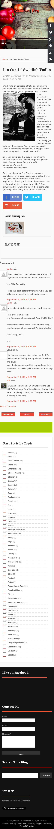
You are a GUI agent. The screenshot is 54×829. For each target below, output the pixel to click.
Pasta (10, 578)
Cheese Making (14, 473)
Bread (10, 465)
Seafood (11, 627)
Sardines (12, 610)
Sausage (11, 618)
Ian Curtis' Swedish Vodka (27, 70)
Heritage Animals (15, 529)
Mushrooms (13, 562)
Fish (10, 509)
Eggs (10, 493)
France (11, 513)
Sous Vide (12, 635)
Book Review (13, 461)
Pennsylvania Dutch (16, 586)
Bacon (11, 453)
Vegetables (12, 647)
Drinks (11, 489)
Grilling (11, 521)
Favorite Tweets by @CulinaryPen (16, 801)
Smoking (11, 631)
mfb (9, 380)
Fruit (10, 517)
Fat (9, 505)
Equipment (12, 497)
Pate (10, 582)
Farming (11, 501)
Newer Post (8, 414)
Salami (11, 606)
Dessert (11, 485)
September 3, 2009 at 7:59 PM (21, 299)
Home (4, 59)
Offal (10, 574)
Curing (11, 481)
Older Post (45, 414)
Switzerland (13, 639)
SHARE (15, 197)
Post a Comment (8, 406)
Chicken (11, 477)
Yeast (10, 655)
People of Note (14, 590)
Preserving (12, 598)
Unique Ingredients (16, 643)
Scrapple (12, 623)
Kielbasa (11, 546)
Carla (9, 269)
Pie (9, 594)
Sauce (10, 614)
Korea (10, 550)
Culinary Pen (27, 11)
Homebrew (12, 534)
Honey (11, 538)
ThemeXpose (21, 823)
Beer (10, 457)
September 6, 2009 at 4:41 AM (21, 401)
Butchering (12, 469)
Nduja (10, 566)
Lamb (10, 554)
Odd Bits (11, 570)
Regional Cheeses (16, 602)
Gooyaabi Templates (27, 826)
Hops (10, 542)
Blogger (39, 823)
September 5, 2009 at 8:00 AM (21, 377)
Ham (10, 525)
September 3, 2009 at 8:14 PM (21, 346)
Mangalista (12, 558)
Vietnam (11, 651)
